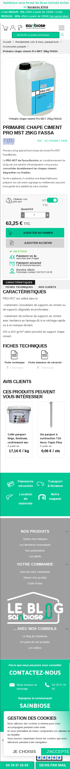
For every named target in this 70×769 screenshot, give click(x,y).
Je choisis (24, 751)
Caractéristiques (19, 282)
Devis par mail (52, 765)
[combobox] (36, 35)
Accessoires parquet (14, 46)
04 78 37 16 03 (17, 765)
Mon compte (12, 28)
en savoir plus (59, 16)
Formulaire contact (25, 272)
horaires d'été (38, 7)
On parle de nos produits (35, 642)
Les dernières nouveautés (35, 544)
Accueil (7, 42)
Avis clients (47, 287)
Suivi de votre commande (35, 571)
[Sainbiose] (35, 25)
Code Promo (35, 583)
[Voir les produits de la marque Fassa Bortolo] (9, 141)
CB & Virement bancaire (28, 264)
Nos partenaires (35, 550)
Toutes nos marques (35, 538)
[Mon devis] (20, 28)
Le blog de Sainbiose (35, 636)
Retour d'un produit (35, 577)
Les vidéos (35, 647)
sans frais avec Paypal (27, 257)
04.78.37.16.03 (44, 272)
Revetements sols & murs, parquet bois (37, 42)
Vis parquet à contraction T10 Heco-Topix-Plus (51, 438)
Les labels (35, 556)
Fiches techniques (19, 287)
